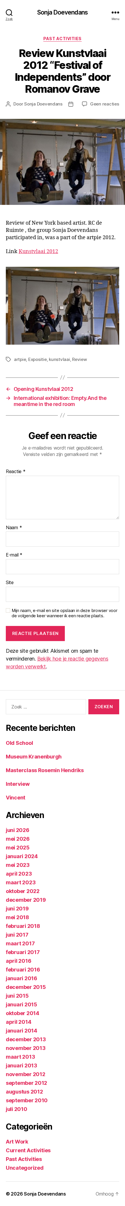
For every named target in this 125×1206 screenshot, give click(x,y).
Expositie (37, 359)
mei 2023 (18, 865)
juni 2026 (17, 830)
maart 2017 (20, 943)
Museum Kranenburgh (34, 757)
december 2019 (26, 900)
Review (79, 359)
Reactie (16, 471)
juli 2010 (16, 1109)
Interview (18, 784)
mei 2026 (18, 839)
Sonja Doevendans (62, 12)
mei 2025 (18, 847)
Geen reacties (104, 104)
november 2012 (25, 1074)
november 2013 (26, 1048)
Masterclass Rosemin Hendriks (44, 770)
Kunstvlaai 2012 (38, 251)
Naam (14, 527)
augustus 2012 (24, 1092)
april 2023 (19, 874)
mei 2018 (17, 917)
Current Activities (28, 1150)
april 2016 (18, 961)
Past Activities (62, 38)
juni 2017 (17, 935)
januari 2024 (22, 856)
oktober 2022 (23, 891)
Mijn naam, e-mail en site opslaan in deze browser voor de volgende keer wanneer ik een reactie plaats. (64, 613)
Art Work (17, 1142)
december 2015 (26, 987)
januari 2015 (21, 1004)
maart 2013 (20, 1057)
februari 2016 (23, 970)
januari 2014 (21, 1031)
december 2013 (26, 1039)
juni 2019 (17, 909)
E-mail (14, 555)
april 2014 (18, 1022)
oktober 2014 (22, 1013)
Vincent (15, 798)
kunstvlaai (59, 359)
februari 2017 (23, 952)
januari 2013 (21, 1065)
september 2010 (27, 1100)
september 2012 (26, 1083)
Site (10, 582)
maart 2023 (20, 882)
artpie (20, 359)
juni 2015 (17, 996)
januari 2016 (21, 978)
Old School (19, 743)
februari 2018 (23, 926)
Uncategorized (25, 1168)
